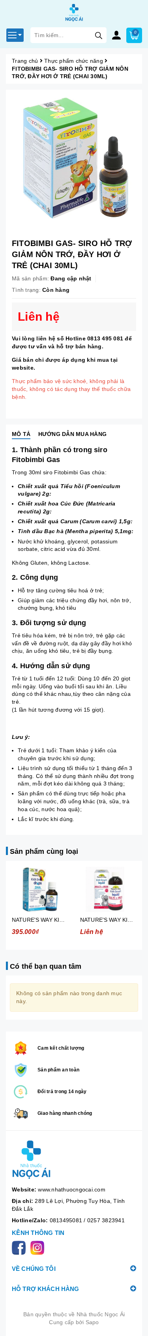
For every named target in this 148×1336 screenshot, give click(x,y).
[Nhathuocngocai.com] (74, 1160)
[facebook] (20, 1247)
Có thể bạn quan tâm (45, 966)
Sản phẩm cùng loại (44, 851)
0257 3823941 (106, 1220)
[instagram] (38, 1247)
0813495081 (67, 1220)
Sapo (92, 1322)
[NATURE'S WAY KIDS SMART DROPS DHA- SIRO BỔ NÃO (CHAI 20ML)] (40, 889)
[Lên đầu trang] (134, 1322)
